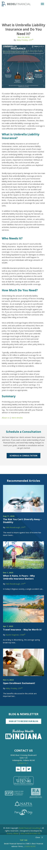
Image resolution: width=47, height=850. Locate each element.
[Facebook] (23, 769)
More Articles (17, 417)
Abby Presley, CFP (25, 40)
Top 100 (23, 840)
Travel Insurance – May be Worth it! (22, 629)
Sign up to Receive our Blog (23, 721)
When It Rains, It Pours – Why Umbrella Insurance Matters (19, 577)
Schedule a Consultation (23, 455)
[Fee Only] (23, 812)
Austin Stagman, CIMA (15, 635)
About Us (6, 417)
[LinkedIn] (18, 769)
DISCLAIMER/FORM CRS (30, 833)
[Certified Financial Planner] (14, 793)
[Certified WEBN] (23, 780)
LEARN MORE (30, 846)
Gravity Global (12, 833)
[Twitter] (28, 769)
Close (37, 837)
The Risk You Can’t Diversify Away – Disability (22, 520)
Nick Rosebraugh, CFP (15, 527)
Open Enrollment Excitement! (19, 683)
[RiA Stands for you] (36, 793)
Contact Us (22, 763)
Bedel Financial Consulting (29, 828)
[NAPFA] (23, 803)
